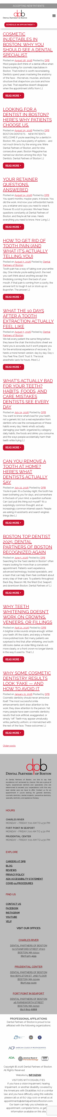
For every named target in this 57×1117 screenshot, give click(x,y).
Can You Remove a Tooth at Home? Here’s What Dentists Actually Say (25, 472)
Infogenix (35, 1075)
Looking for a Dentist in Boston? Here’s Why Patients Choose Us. (27, 117)
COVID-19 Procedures (19, 883)
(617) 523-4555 (28, 956)
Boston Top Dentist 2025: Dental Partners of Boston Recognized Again (27, 544)
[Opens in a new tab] (19, 1036)
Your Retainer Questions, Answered (20, 184)
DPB (47, 60)
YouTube (11, 917)
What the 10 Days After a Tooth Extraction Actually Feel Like (28, 318)
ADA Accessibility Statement (24, 879)
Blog (9, 865)
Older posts (9, 745)
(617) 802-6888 (28, 1009)
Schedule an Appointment (20, 25)
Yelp (9, 921)
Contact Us (13, 904)
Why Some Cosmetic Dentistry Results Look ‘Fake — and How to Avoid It (27, 680)
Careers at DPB (16, 861)
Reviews (11, 870)
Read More (12, 95)
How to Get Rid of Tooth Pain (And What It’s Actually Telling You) (25, 248)
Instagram (13, 912)
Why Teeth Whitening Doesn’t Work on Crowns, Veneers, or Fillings (27, 614)
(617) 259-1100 (28, 982)
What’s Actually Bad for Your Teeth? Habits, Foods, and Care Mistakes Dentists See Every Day (28, 393)
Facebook (12, 908)
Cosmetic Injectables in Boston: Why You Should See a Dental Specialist (28, 44)
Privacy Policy (15, 874)
